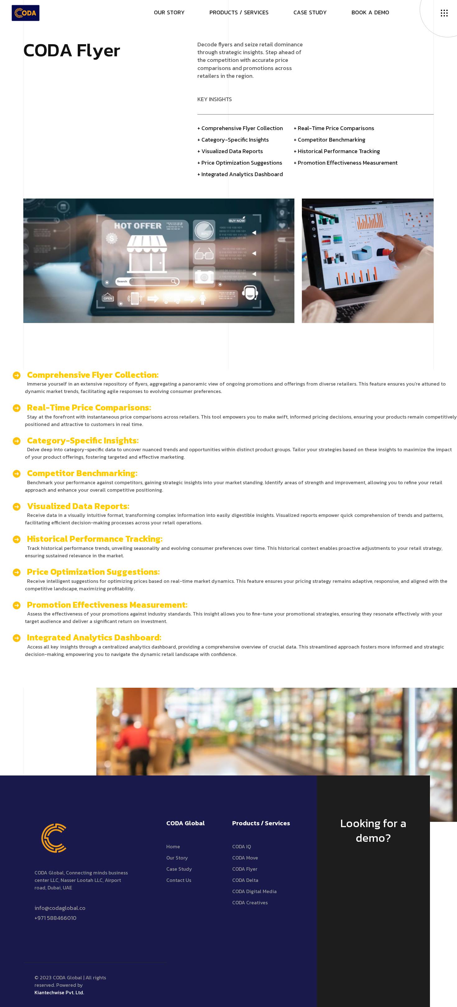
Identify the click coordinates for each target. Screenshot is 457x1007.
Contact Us (178, 880)
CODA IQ (241, 846)
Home (173, 846)
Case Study (179, 869)
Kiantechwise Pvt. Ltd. (59, 992)
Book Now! (370, 866)
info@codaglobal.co (60, 908)
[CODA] (25, 12)
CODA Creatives (250, 902)
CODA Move (245, 857)
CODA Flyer (244, 869)
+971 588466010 (55, 918)
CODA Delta (245, 880)
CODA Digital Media (254, 891)
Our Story (177, 857)
